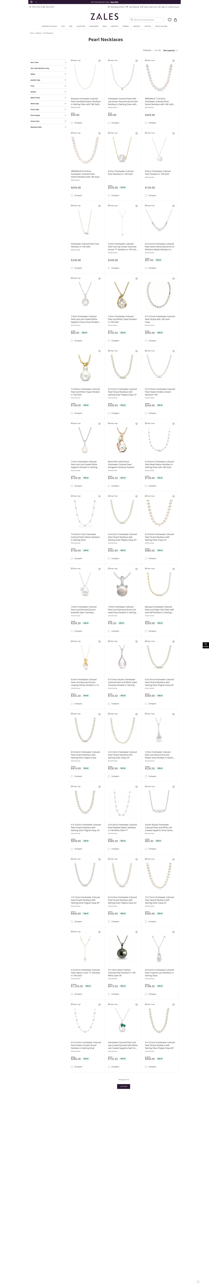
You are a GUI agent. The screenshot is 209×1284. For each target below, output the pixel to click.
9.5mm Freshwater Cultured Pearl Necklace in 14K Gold (120, 172)
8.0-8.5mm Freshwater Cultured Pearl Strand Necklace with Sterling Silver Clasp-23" (159, 537)
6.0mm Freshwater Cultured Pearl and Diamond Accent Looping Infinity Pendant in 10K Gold (85, 682)
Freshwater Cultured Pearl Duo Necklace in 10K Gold (85, 245)
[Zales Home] (104, 17)
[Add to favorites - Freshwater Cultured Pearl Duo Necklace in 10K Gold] (99, 205)
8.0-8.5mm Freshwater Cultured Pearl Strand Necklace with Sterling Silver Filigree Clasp (85, 755)
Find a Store (36, 7)
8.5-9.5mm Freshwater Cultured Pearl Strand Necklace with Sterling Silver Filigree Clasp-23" (122, 900)
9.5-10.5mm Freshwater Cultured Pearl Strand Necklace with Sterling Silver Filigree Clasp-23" (86, 827)
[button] (36, 2)
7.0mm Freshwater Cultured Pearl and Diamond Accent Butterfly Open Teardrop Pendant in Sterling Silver (83, 609)
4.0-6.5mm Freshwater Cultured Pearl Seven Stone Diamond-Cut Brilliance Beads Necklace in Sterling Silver (159, 246)
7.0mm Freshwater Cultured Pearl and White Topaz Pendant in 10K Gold (122, 319)
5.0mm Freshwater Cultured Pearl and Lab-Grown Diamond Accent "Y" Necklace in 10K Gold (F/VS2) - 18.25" (122, 246)
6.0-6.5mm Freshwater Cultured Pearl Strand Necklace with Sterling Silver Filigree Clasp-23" (122, 537)
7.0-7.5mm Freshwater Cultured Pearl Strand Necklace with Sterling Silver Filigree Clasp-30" (85, 900)
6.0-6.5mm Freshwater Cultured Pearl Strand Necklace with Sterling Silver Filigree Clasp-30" (159, 682)
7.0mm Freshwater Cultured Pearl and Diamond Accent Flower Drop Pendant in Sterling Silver (159, 755)
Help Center (50, 7)
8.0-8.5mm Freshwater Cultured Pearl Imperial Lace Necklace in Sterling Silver (159, 973)
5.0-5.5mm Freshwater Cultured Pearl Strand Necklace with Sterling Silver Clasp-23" (122, 755)
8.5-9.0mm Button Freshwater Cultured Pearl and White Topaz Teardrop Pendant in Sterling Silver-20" (122, 682)
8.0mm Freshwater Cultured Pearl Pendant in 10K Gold (157, 172)
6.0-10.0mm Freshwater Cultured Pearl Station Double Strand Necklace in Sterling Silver (86, 1045)
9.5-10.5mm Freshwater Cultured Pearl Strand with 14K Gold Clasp (160, 319)
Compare (78, 122)
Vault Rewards (134, 7)
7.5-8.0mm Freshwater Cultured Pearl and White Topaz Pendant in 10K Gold (85, 392)
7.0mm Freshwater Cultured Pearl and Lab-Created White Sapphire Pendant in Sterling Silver (84, 464)
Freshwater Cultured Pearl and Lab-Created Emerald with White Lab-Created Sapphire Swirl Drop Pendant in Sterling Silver (123, 1045)
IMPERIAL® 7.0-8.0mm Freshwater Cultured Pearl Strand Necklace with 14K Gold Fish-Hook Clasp (159, 101)
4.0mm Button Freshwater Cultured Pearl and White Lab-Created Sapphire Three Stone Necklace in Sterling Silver (158, 827)
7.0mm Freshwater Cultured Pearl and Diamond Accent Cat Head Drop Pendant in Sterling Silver (122, 609)
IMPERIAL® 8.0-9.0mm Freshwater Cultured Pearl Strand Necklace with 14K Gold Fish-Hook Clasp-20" (85, 174)
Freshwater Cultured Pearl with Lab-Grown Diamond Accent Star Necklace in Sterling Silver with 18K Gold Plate (123, 101)
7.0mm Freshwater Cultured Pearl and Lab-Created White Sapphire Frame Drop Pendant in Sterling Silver (85, 319)
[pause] (31, 2)
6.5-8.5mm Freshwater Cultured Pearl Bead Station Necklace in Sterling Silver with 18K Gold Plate (159, 464)
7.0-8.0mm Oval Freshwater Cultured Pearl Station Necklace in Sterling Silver (85, 537)
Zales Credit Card (150, 7)
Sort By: (158, 50)
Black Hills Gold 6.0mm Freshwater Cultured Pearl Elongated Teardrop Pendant (121, 464)
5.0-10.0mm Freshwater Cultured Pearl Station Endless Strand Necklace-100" (160, 392)
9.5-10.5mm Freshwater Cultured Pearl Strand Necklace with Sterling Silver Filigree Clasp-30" (160, 1045)
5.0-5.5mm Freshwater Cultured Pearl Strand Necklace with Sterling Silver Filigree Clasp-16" (122, 392)
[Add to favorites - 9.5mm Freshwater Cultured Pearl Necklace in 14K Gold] (136, 133)
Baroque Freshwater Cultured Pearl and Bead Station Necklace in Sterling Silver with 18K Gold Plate (86, 101)
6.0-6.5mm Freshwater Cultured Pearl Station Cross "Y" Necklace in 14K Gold (85, 973)
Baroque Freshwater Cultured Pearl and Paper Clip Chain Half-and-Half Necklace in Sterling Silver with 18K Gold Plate (159, 609)
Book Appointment (117, 7)
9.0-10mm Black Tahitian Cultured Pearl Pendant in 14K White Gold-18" (121, 973)
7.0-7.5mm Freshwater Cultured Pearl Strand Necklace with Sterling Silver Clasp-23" (159, 900)
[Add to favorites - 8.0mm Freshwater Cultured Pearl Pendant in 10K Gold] (173, 133)
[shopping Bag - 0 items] (175, 20)
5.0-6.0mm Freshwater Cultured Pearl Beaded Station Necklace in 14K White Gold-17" (122, 827)
